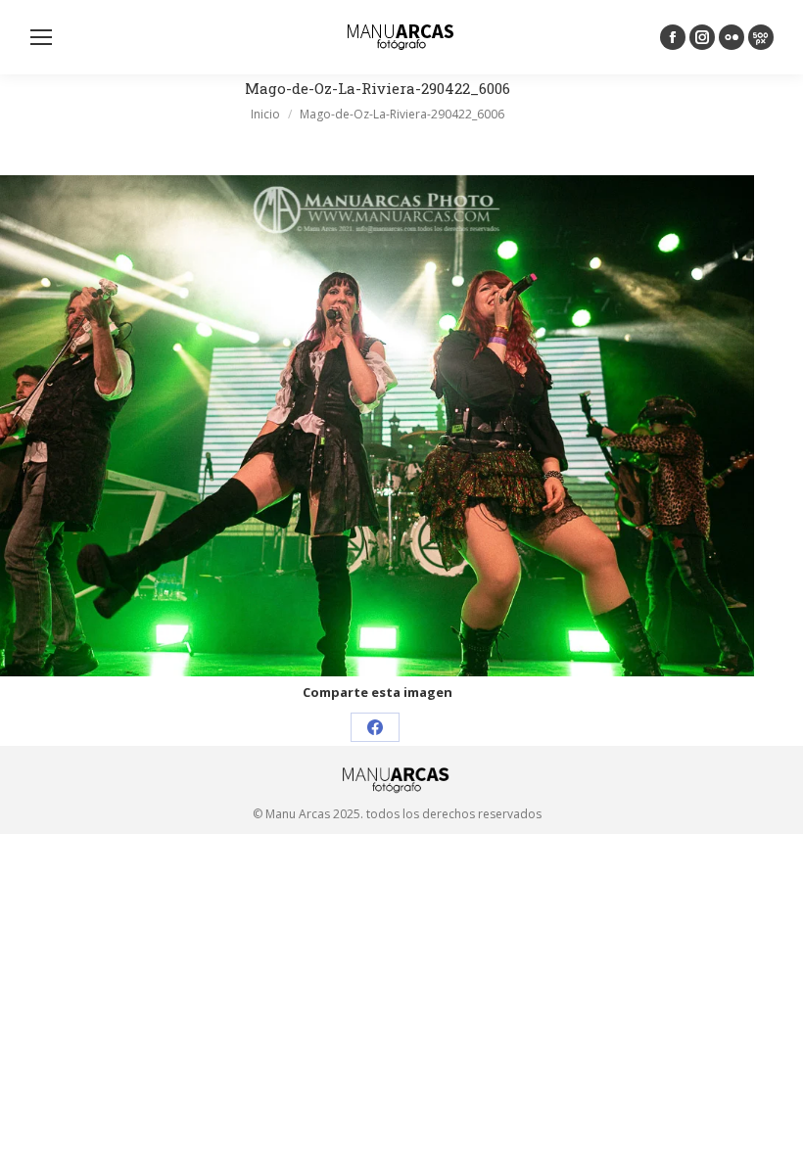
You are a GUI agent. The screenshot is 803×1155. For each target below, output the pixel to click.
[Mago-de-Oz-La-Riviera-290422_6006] (377, 425)
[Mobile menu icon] (41, 37)
